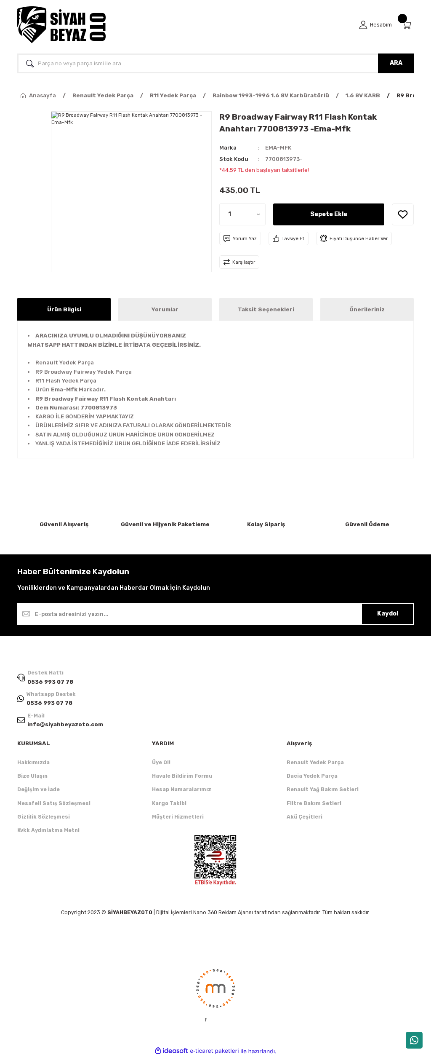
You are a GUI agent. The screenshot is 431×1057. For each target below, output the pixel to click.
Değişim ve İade (38, 789)
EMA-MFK (278, 148)
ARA (396, 63)
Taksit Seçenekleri (266, 309)
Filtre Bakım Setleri (314, 803)
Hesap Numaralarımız (181, 789)
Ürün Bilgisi (64, 309)
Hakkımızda (33, 762)
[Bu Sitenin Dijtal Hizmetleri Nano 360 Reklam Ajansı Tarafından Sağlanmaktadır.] (215, 994)
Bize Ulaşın (32, 776)
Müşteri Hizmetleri (178, 816)
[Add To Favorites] (403, 214)
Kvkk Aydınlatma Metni (48, 830)
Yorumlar (165, 309)
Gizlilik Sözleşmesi (43, 816)
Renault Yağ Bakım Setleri (323, 789)
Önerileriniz (367, 309)
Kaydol (387, 613)
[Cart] (408, 25)
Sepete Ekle (328, 214)
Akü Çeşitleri (304, 816)
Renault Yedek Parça (315, 762)
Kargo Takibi (169, 803)
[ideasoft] (171, 1051)
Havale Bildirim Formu (182, 776)
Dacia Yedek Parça (312, 776)
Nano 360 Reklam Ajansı (223, 912)
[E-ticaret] (214, 1050)
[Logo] (61, 24)
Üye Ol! (161, 762)
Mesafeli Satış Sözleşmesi (53, 803)
